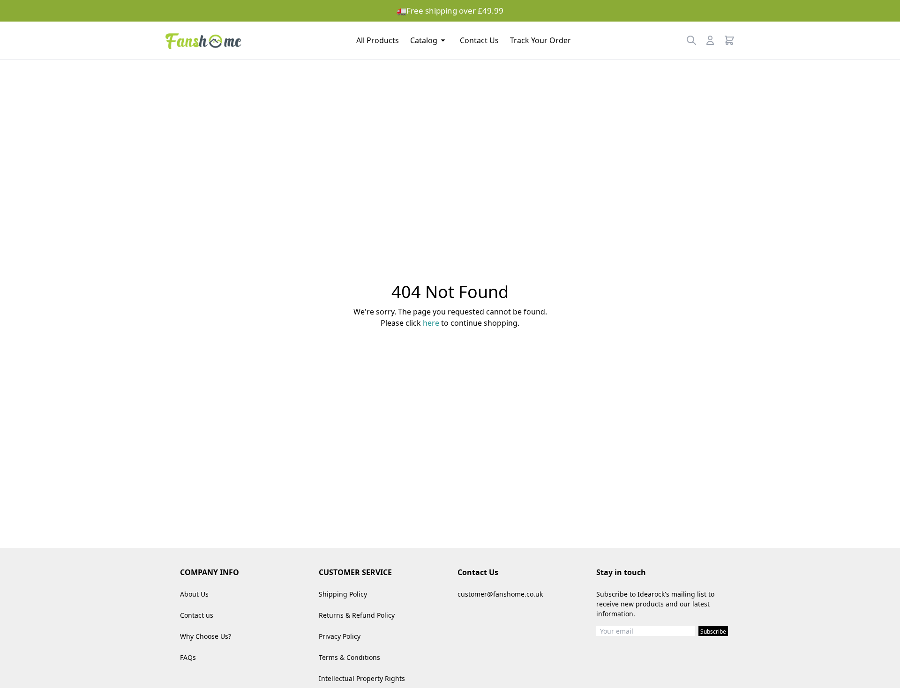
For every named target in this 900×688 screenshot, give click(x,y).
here (431, 323)
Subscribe (713, 632)
